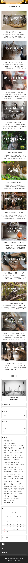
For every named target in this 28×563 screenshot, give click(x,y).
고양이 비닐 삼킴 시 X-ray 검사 (14, 122)
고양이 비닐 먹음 (8, 462)
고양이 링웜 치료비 (16, 474)
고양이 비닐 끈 (20, 457)
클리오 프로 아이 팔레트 (9, 484)
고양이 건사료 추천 (8, 503)
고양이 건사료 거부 (18, 445)
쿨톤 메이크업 (7, 460)
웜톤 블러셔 (18, 462)
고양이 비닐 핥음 (8, 452)
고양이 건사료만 (7, 476)
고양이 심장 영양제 (18, 493)
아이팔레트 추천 (7, 472)
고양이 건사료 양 (18, 469)
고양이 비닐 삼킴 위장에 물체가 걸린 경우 (14, 273)
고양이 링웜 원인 (18, 452)
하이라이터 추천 (18, 491)
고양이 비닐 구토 (8, 464)
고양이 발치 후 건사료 (9, 457)
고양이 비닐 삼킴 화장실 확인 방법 (14, 152)
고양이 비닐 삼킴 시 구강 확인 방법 (14, 363)
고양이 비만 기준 (8, 469)
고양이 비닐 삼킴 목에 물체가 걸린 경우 (14, 32)
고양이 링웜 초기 (8, 445)
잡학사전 (14, 428)
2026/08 (14, 512)
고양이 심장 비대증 (19, 448)
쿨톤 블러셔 (18, 467)
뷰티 (14, 432)
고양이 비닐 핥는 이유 (19, 472)
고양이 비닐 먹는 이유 (9, 478)
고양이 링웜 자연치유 (19, 489)
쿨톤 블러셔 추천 (8, 486)
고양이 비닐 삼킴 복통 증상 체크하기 (14, 303)
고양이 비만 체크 (20, 478)
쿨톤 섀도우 (6, 474)
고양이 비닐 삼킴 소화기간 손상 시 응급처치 (14, 243)
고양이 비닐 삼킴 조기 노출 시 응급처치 (14, 212)
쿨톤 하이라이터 (16, 481)
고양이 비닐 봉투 (8, 448)
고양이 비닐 (7, 481)
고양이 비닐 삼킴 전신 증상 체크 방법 (14, 62)
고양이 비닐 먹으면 (8, 450)
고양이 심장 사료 (15, 496)
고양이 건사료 (18, 450)
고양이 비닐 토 (8, 489)
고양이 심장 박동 (8, 455)
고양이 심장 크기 (8, 493)
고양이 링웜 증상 (8, 441)
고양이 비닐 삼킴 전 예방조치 (14, 182)
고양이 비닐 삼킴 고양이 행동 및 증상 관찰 (14, 333)
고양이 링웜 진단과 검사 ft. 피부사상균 (14, 92)
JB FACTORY (17, 560)
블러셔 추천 (17, 498)
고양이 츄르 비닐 (8, 491)
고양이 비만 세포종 (18, 476)
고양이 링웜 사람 (8, 498)
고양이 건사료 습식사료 (9, 443)
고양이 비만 (6, 496)
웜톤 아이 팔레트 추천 (9, 500)
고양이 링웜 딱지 (17, 460)
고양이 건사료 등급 (8, 467)
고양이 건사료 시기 (18, 486)
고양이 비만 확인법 (19, 464)
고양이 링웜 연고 (18, 455)
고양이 (14, 425)
